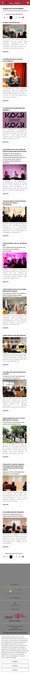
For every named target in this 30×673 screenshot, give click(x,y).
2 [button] (13, 17)
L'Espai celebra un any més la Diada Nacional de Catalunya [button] (14, 290)
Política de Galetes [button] (11, 657)
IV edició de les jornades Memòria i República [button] (14, 109)
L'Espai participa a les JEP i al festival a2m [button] (14, 244)
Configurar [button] (15, 661)
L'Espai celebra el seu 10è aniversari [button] (14, 335)
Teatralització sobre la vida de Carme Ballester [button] (12, 60)
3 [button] (16, 17)
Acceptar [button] (15, 670)
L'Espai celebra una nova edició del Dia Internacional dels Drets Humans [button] (14, 150)
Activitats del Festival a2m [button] (11, 22)
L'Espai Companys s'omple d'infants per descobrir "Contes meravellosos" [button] (14, 203)
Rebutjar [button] (15, 665)
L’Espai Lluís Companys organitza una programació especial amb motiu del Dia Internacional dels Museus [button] (13, 467)
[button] (15, 2)
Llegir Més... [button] (6, 51)
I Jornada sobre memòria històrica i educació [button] (14, 373)
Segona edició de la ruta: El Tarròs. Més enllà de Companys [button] (14, 419)
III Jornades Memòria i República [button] (13, 512)
